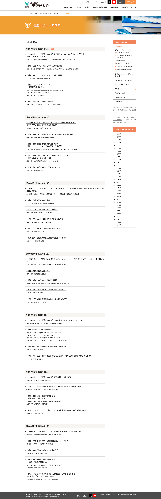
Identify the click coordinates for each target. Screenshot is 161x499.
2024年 (118, 139)
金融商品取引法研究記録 (124, 69)
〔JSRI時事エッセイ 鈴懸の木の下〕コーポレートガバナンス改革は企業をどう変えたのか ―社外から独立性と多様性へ (65, 189)
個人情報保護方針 (131, 494)
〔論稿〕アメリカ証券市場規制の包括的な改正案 (44, 219)
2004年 (118, 196)
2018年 (118, 157)
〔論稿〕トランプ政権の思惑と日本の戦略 (42, 209)
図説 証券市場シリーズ (122, 84)
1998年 (118, 213)
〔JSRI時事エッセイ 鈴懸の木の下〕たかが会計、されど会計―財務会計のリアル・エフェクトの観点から (65, 260)
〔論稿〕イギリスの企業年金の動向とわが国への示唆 (46, 299)
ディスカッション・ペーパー (124, 80)
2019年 (118, 154)
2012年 (118, 174)
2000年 (118, 208)
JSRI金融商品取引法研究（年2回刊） (124, 57)
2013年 (118, 171)
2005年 (118, 193)
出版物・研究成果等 (100, 7)
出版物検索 (118, 102)
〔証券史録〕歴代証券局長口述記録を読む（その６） (46, 238)
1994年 (118, 225)
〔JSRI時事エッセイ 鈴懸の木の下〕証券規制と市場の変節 (48, 377)
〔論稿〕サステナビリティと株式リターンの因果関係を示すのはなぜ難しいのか (56, 410)
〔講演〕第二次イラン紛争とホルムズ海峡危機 (44, 66)
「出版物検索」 (117, 120)
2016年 (118, 162)
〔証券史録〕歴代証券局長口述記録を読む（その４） (46, 346)
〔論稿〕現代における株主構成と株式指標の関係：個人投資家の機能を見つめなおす (59, 356)
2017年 (118, 159)
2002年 (118, 202)
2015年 (118, 165)
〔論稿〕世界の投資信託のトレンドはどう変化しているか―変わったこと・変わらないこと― (48, 156)
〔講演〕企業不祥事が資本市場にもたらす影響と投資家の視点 (49, 134)
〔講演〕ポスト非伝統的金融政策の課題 (41, 280)
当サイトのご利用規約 (120, 494)
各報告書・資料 (120, 93)
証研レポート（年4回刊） (124, 66)
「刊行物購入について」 (124, 110)
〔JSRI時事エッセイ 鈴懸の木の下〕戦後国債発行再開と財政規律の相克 (53, 431)
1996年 (118, 219)
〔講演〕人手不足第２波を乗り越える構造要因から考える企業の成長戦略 (54, 386)
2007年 (118, 188)
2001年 (118, 205)
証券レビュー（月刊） (123, 63)
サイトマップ (109, 494)
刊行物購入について (121, 97)
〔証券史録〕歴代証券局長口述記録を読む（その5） (46, 289)
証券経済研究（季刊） (123, 53)
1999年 (118, 211)
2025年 (118, 137)
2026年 (118, 134)
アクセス (102, 494)
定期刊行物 (48, 13)
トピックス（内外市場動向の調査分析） (124, 75)
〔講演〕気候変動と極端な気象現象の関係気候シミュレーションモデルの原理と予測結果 (44, 145)
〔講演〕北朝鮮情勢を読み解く (38, 270)
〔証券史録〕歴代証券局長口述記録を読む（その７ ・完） (48, 167)
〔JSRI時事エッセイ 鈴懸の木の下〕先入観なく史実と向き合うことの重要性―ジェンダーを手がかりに (55, 55)
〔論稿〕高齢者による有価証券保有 (39, 101)
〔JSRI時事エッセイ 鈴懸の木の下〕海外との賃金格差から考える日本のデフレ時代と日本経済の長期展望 (51, 123)
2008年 (118, 185)
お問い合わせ (130, 2)
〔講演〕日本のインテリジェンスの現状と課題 (44, 75)
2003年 (118, 199)
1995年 (118, 222)
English (120, 2)
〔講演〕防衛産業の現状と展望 (38, 200)
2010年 (118, 179)
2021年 (118, 148)
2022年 (118, 145)
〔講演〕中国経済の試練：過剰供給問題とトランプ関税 (47, 441)
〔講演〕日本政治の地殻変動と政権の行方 (42, 450)
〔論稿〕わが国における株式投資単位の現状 (43, 228)
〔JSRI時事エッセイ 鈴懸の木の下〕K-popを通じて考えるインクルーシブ (54, 320)
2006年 (118, 191)
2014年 (118, 168)
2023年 (118, 142)
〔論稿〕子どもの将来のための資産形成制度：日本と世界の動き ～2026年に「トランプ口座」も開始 (50, 475)
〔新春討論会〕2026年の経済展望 (39, 329)
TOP (26, 13)
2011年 (118, 176)
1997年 (118, 216)
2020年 (118, 151)
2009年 (118, 182)
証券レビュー (58, 13)
